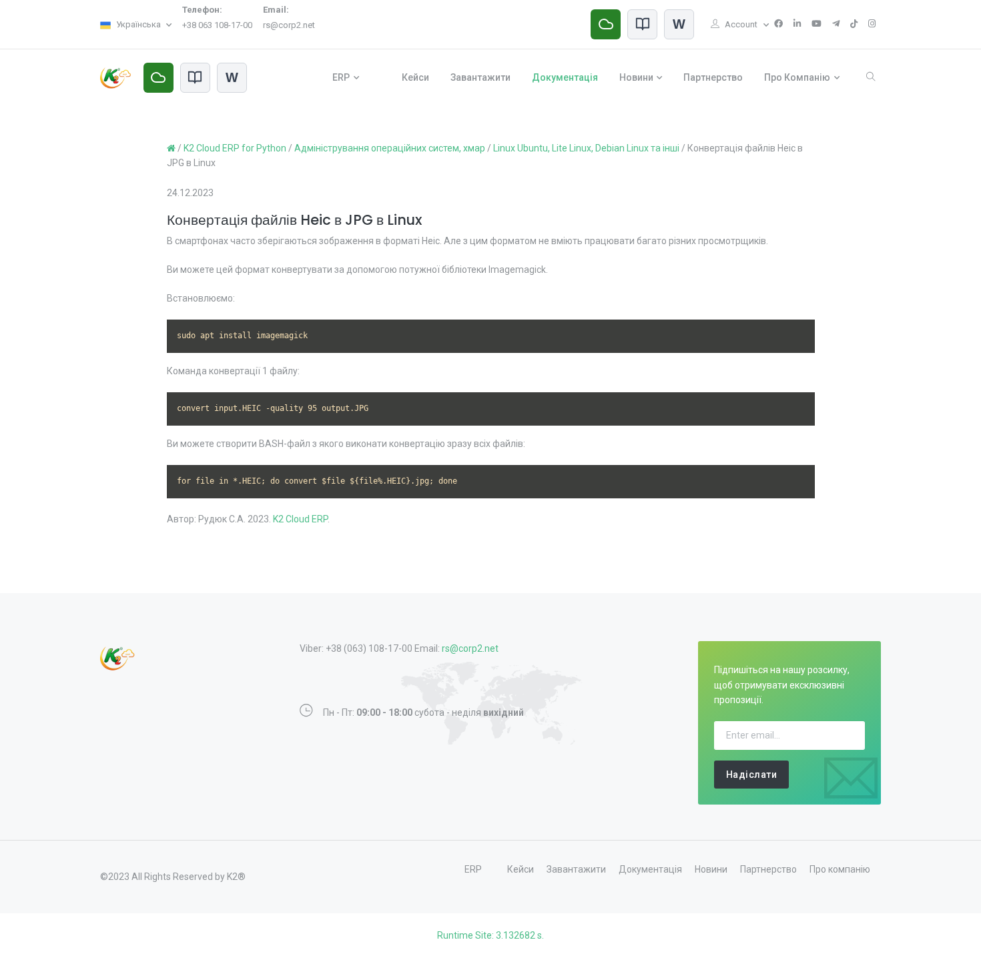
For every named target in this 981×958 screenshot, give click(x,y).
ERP (341, 77)
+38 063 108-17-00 (217, 25)
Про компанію (797, 77)
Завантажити (480, 77)
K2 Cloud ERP (300, 519)
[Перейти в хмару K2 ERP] (606, 24)
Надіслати (751, 774)
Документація (565, 77)
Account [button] (742, 24)
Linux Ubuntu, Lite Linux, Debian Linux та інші (586, 148)
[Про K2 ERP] (642, 24)
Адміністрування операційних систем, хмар (389, 148)
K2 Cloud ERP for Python (235, 148)
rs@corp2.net (289, 25)
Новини (636, 77)
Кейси (415, 77)
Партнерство (713, 77)
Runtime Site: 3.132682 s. (490, 935)
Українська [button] (138, 24)
